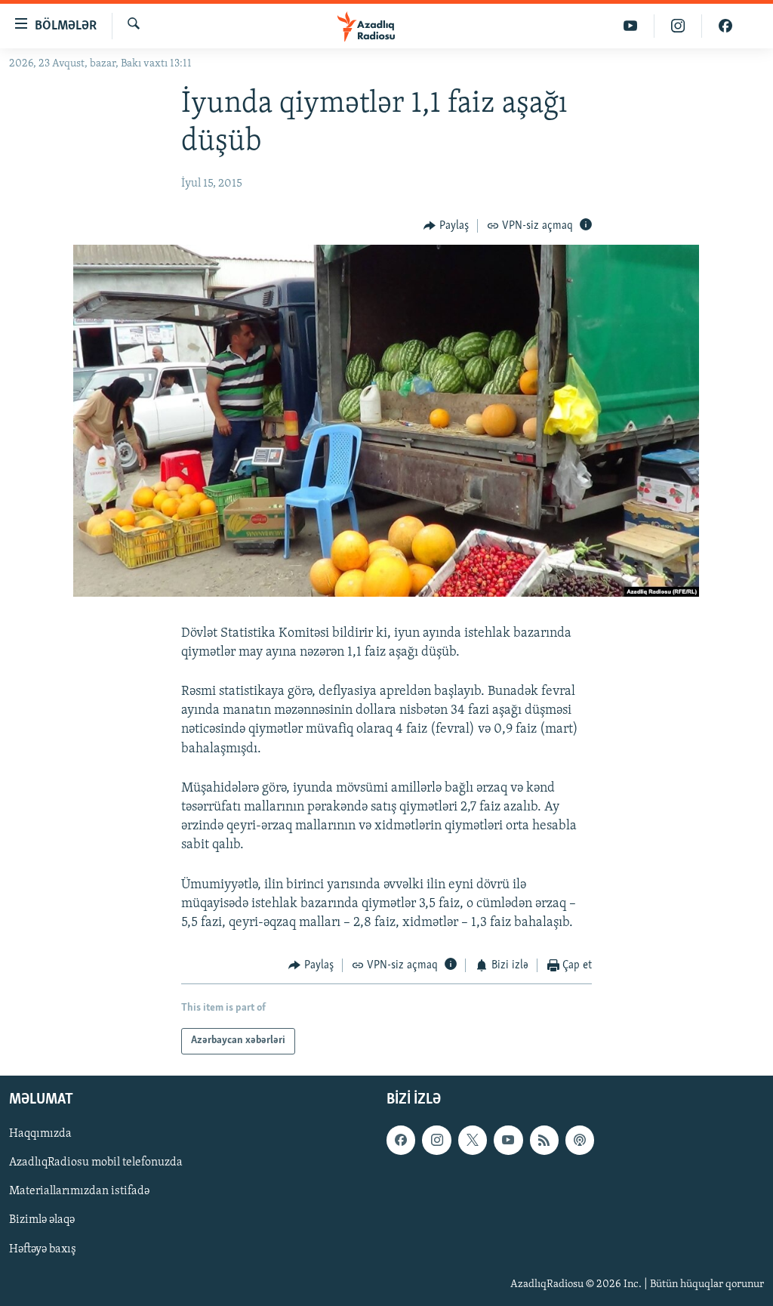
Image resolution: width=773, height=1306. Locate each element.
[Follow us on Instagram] (436, 1139)
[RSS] (544, 1139)
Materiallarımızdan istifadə (79, 1191)
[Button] (446, 226)
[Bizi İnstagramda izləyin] (678, 26)
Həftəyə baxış (42, 1249)
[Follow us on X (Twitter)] (472, 1139)
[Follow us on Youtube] (508, 1139)
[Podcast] (579, 1139)
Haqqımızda (40, 1134)
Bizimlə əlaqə (42, 1220)
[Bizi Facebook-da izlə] (725, 26)
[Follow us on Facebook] (400, 1139)
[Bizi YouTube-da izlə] (630, 26)
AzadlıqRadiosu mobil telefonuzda (96, 1162)
